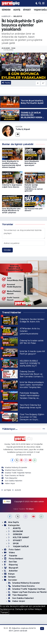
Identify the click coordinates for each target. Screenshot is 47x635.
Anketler (13, 571)
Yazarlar (12, 556)
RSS (8, 501)
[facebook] (10, 516)
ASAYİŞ (16, 9)
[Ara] (40, 3)
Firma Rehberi (15, 559)
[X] (17, 460)
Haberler (6, 16)
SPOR (15, 543)
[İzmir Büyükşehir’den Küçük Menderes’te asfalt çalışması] (12, 201)
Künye (11, 574)
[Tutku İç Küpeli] (8, 131)
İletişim (12, 577)
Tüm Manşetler (11, 478)
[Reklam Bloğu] (23, 284)
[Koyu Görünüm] (37, 3)
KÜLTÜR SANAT (20, 537)
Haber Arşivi (10, 483)
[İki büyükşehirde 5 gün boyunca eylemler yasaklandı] (23, 66)
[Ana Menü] (43, 3)
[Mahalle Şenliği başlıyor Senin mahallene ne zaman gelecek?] (35, 177)
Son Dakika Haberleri (13, 481)
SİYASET (27, 9)
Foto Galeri (14, 550)
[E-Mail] (18, 134)
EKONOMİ (17, 531)
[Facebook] (12, 460)
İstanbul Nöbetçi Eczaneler (16, 467)
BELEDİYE (17, 16)
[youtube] (33, 516)
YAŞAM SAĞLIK (20, 546)
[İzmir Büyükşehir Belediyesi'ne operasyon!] (35, 154)
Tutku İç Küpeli (23, 129)
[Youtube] (30, 460)
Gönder (7, 250)
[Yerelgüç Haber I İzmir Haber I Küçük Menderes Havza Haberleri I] (11, 3)
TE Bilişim (30, 509)
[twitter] (18, 516)
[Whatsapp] (35, 460)
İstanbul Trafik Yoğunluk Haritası (18, 473)
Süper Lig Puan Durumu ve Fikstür (29, 592)
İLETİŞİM (7, 490)
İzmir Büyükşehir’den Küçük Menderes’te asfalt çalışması (11, 211)
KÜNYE (18, 490)
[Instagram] (26, 460)
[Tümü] (44, 429)
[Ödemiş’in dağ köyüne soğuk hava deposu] (12, 177)
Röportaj (13, 565)
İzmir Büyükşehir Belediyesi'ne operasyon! (32, 163)
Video (11, 553)
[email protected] (23, 455)
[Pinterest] (21, 460)
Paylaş (7, 83)
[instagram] (25, 516)
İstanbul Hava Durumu (14, 470)
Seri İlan (12, 562)
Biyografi (13, 568)
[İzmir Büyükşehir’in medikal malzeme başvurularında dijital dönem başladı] (12, 154)
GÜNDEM (6, 9)
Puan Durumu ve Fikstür (14, 475)
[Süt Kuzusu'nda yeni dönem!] (35, 201)
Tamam (4, 613)
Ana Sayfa (13, 522)
